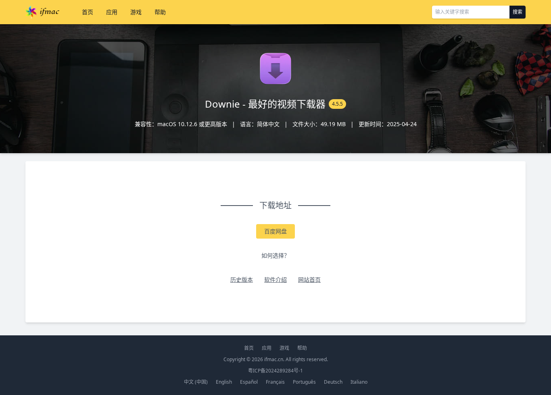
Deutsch (333, 381)
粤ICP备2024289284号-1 (275, 370)
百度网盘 (275, 231)
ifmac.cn (273, 359)
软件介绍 (275, 279)
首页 (87, 12)
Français (275, 381)
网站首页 (309, 279)
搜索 (517, 11)
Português (304, 381)
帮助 (160, 12)
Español (249, 381)
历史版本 (241, 279)
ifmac (42, 12)
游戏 (136, 12)
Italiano (359, 381)
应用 (111, 12)
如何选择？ (275, 255)
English (224, 381)
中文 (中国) (196, 381)
